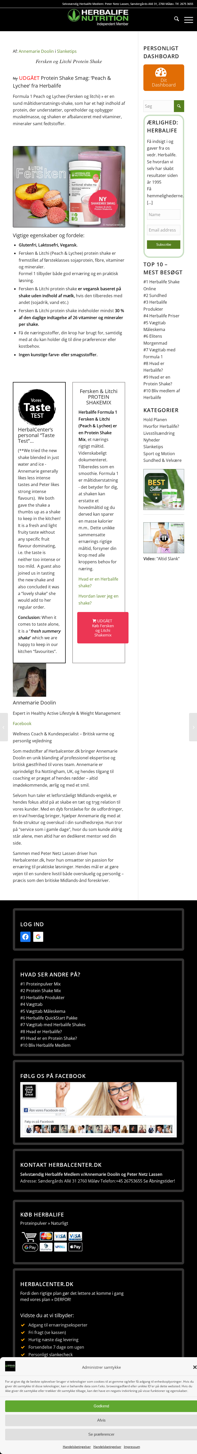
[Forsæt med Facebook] (25, 937)
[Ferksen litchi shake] (69, 186)
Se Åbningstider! (159, 1181)
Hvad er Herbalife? (44, 1031)
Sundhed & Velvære (162, 460)
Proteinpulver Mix (43, 984)
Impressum (132, 1446)
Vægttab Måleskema (45, 1011)
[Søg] (174, 19)
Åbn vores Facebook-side (47, 1110)
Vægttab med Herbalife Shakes (56, 1024)
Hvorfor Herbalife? (161, 426)
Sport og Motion (159, 453)
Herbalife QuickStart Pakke (51, 1018)
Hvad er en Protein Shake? (51, 1038)
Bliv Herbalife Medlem (49, 1045)
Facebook (22, 723)
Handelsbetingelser (77, 1446)
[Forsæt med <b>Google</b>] (38, 937)
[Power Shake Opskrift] (193, 727)
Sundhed (158, 295)
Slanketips (67, 51)
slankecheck (61, 1354)
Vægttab (34, 1004)
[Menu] (186, 19)
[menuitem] (174, 19)
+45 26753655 (129, 1181)
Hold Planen (155, 419)
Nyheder (151, 440)
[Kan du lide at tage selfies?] (4, 727)
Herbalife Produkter (45, 997)
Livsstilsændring (159, 433)
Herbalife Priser (164, 316)
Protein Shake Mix (43, 990)
